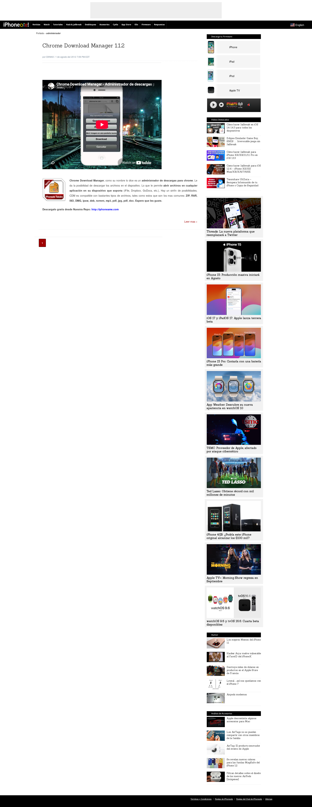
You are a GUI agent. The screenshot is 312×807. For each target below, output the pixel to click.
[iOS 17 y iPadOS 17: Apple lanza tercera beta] (234, 314)
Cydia (115, 24)
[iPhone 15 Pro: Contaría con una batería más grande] (234, 357)
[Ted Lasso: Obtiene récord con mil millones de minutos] (234, 487)
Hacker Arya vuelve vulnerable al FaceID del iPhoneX (244, 655)
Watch (47, 24)
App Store (126, 24)
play (213, 104)
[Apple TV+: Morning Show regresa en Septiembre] (234, 573)
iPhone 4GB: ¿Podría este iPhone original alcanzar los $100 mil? (229, 536)
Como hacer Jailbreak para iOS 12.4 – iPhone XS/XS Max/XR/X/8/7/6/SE (244, 168)
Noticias (36, 24)
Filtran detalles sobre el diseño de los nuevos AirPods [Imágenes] (244, 776)
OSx (136, 24)
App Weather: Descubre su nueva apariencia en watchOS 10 (230, 406)
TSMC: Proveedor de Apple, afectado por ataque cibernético (232, 449)
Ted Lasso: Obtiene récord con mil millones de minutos (230, 493)
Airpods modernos (237, 694)
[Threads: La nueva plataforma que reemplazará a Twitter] (234, 227)
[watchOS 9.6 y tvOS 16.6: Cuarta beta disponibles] (234, 617)
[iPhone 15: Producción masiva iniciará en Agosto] (234, 270)
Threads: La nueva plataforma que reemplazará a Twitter (231, 233)
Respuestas (159, 24)
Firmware (146, 24)
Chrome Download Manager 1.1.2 (83, 45)
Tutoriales (58, 24)
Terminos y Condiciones (201, 798)
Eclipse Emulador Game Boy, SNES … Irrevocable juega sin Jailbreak (243, 141)
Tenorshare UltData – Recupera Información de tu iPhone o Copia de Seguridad (242, 182)
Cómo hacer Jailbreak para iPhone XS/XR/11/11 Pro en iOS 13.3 (242, 155)
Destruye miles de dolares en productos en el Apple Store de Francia (243, 670)
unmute (249, 104)
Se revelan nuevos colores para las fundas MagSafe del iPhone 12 (243, 762)
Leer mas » (190, 221)
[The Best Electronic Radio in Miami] (231, 105)
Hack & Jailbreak (73, 24)
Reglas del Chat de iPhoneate (249, 798)
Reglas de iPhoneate (224, 798)
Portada (40, 33)
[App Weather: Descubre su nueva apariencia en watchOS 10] (234, 400)
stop (221, 104)
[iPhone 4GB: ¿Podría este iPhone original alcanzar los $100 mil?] (234, 530)
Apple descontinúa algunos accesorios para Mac (241, 720)
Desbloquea (90, 24)
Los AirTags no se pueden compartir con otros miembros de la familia (243, 735)
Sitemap (268, 798)
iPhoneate (16, 24)
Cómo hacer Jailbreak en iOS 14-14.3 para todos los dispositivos (242, 127)
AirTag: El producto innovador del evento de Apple (243, 747)
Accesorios (104, 24)
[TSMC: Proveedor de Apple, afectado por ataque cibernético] (234, 444)
